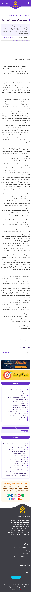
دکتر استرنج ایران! (22, 403)
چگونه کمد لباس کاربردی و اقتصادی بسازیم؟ (17, 397)
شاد (22, 495)
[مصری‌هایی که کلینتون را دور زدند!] (15, 40)
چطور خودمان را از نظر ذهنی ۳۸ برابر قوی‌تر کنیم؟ (16, 449)
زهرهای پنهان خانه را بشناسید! (19, 463)
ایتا (20, 499)
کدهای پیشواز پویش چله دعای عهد (19, 447)
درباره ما (26, 572)
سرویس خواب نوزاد (24, 431)
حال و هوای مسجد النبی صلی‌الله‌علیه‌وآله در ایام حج (15, 475)
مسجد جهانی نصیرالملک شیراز (19, 395)
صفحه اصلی (27, 15)
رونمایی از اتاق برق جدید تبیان (20, 461)
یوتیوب (17, 499)
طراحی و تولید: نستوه (15, 589)
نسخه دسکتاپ (16, 577)
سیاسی (20, 15)
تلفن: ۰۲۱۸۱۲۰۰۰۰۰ (24, 554)
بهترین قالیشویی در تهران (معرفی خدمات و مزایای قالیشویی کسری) (15, 390)
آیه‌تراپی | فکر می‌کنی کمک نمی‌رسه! (18, 418)
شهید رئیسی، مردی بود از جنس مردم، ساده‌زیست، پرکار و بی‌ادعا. (14, 444)
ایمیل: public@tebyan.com (20, 557)
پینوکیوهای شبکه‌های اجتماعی (19, 414)
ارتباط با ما (25, 569)
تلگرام (10, 499)
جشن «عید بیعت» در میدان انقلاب (19, 401)
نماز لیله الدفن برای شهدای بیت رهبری (18, 459)
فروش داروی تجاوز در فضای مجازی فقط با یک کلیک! (15, 468)
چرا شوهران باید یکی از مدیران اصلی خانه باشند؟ (16, 409)
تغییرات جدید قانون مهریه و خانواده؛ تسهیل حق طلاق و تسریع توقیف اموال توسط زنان (14, 472)
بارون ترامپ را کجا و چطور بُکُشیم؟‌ (19, 393)
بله (8, 495)
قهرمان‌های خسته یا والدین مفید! (19, 465)
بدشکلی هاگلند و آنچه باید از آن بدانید (18, 470)
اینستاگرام (13, 499)
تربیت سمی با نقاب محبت (20, 420)
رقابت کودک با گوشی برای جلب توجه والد (17, 416)
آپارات (19, 495)
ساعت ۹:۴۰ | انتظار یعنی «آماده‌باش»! (18, 407)
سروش (11, 495)
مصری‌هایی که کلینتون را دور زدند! (14, 20)
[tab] (15, 383)
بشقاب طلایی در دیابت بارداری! (20, 399)
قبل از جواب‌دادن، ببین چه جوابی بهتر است (17, 405)
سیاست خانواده (13, 15)
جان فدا (24, 457)
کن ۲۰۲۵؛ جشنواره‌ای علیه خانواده (19, 451)
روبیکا (15, 495)
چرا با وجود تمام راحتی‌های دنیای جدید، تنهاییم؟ (16, 412)
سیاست (17, 348)
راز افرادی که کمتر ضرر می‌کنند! (20, 453)
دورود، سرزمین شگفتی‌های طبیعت (19, 455)
